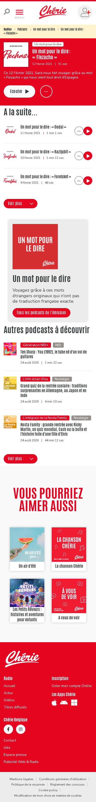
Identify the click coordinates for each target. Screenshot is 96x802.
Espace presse (15, 755)
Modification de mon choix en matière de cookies (48, 796)
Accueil (9, 686)
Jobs (7, 747)
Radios (8, 29)
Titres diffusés (15, 707)
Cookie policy (48, 790)
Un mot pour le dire (44, 29)
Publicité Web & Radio (21, 762)
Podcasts (22, 29)
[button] (20, 203)
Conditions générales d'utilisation (62, 779)
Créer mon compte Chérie (72, 686)
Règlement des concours (67, 785)
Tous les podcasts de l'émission (41, 312)
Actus (8, 693)
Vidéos (9, 700)
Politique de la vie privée (28, 785)
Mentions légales (21, 779)
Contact (10, 740)
